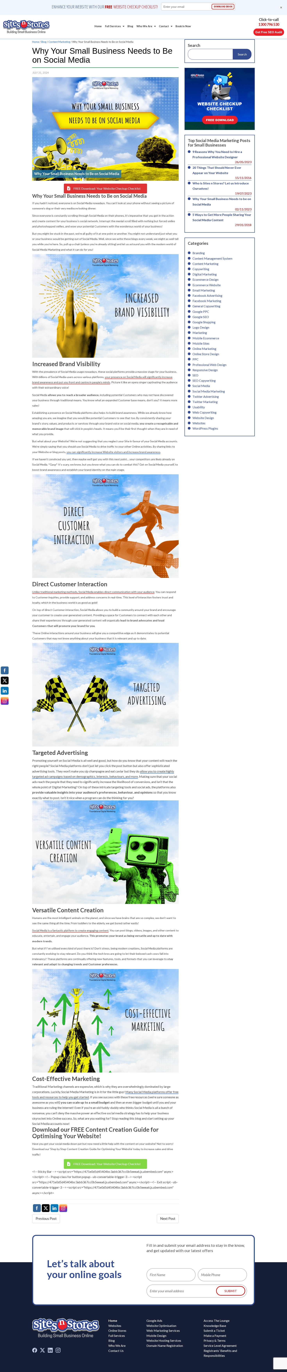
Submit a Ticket (214, 1330)
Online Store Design (206, 354)
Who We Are (144, 26)
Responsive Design (205, 370)
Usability (199, 407)
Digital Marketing (205, 274)
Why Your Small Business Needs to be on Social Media (222, 201)
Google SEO (201, 317)
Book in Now (183, 26)
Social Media (201, 386)
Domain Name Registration (164, 1345)
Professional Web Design (209, 364)
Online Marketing (204, 348)
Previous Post (46, 1218)
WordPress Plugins (205, 428)
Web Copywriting (205, 412)
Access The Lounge (216, 1320)
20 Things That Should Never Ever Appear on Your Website (217, 170)
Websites (199, 423)
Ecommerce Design (205, 279)
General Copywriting (206, 306)
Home (98, 26)
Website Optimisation (161, 1325)
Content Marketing (59, 41)
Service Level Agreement (220, 1345)
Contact (164, 26)
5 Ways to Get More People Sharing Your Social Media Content (222, 217)
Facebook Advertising (207, 295)
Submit (231, 1291)
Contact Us (116, 1350)
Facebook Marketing (207, 301)
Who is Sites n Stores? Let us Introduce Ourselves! (221, 185)
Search (194, 45)
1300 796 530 (268, 25)
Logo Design (201, 327)
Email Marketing (204, 290)
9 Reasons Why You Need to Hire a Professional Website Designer (217, 154)
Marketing (200, 332)
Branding (199, 253)
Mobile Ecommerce (206, 338)
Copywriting (201, 269)
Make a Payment (215, 1335)
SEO (195, 375)
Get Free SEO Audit (268, 32)
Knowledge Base (215, 1325)
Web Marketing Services (163, 1330)
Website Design (203, 418)
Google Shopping (204, 322)
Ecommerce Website (207, 285)
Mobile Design (156, 1335)
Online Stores (117, 1330)
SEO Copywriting (204, 380)
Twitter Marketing (205, 402)
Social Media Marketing (209, 391)
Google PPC (201, 311)
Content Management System (212, 258)
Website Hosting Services (163, 1340)
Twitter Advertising (206, 396)
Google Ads (154, 1320)
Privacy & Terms (215, 1340)
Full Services (113, 26)
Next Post (167, 1218)
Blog (130, 26)
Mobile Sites (201, 343)
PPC (196, 359)
